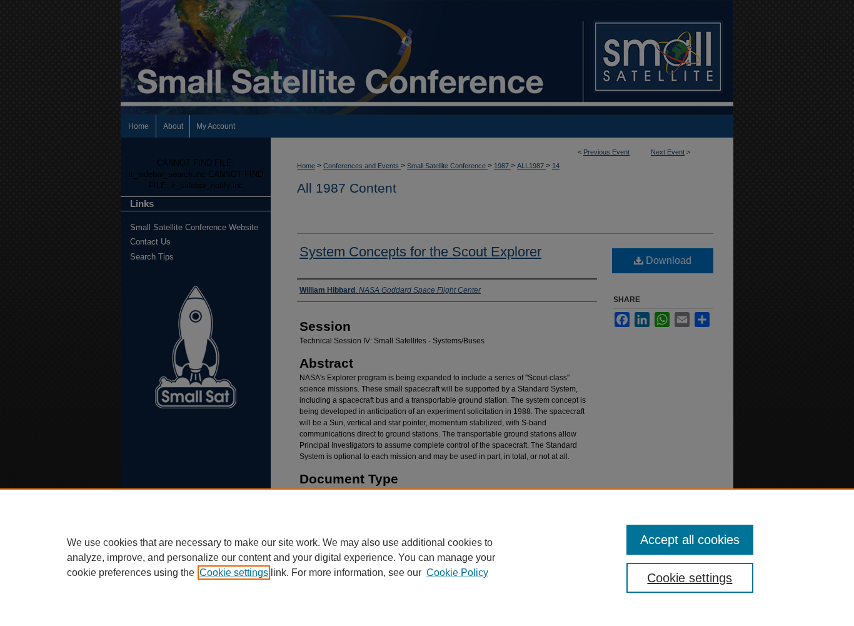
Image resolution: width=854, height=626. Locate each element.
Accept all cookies (690, 540)
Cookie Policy (457, 572)
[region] (427, 557)
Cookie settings (233, 572)
